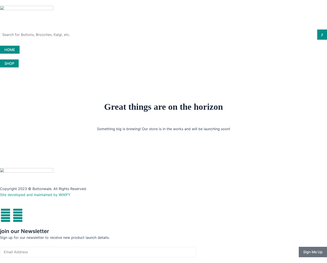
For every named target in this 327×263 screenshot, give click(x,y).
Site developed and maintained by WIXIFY (35, 194)
